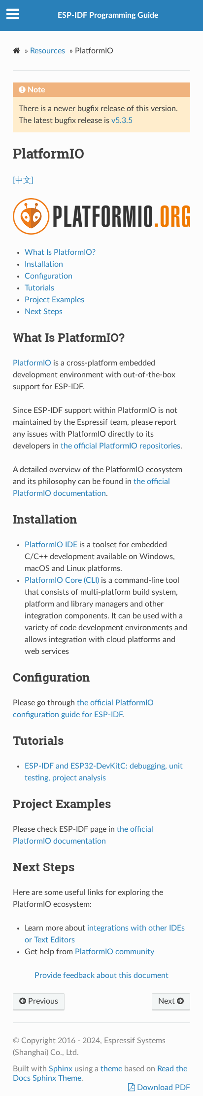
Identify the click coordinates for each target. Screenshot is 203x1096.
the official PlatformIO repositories (120, 446)
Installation (44, 264)
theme (111, 1069)
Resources (47, 51)
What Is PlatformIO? (60, 252)
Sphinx (60, 1069)
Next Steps (44, 312)
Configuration (48, 276)
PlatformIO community (114, 952)
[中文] (23, 180)
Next (167, 1001)
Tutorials (39, 288)
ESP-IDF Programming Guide (108, 15)
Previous (42, 1001)
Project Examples (54, 300)
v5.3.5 (122, 120)
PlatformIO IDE (51, 545)
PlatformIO (32, 363)
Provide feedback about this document (101, 975)
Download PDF (162, 1088)
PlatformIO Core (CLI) (62, 580)
